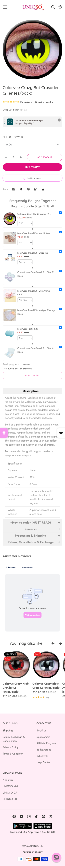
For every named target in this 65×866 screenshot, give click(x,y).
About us (8, 780)
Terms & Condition (13, 754)
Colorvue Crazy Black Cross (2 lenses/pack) (46, 686)
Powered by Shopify (32, 851)
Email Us (41, 730)
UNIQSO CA (10, 793)
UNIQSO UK (36, 846)
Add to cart (44, 157)
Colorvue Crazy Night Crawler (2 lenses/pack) (16, 688)
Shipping (8, 730)
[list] (32, 50)
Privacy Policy (10, 747)
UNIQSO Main (11, 786)
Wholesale (42, 756)
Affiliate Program (46, 743)
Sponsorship (43, 737)
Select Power (13, 137)
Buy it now (32, 167)
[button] (32, 391)
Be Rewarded (43, 750)
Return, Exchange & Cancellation (14, 739)
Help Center (43, 762)
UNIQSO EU (10, 799)
